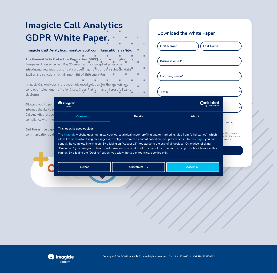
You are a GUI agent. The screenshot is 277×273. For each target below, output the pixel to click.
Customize (136, 167)
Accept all (192, 167)
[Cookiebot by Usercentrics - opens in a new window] (202, 104)
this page (197, 139)
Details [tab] (138, 116)
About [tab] (195, 116)
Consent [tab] (82, 116)
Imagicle (70, 134)
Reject (84, 167)
